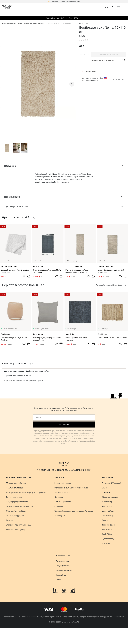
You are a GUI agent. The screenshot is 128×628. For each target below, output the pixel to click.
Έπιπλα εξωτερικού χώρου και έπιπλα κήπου (73, 511)
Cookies (9, 520)
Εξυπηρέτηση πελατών (16, 483)
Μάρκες (105, 488)
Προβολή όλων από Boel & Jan (109, 285)
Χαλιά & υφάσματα (9, 23)
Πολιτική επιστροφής (15, 488)
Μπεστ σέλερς (108, 511)
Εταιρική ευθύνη (63, 566)
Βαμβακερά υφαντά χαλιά (34, 23)
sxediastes (106, 492)
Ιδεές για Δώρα (108, 525)
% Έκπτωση (107, 502)
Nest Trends (107, 529)
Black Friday (107, 534)
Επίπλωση (58, 506)
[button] (83, 40)
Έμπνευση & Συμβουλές (112, 483)
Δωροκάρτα (59, 515)
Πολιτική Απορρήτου (15, 515)
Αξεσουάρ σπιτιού (62, 492)
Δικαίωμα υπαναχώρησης (17, 529)
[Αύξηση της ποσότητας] (88, 54)
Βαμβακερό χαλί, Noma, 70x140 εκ (58, 23)
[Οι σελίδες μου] (107, 7)
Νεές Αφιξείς (107, 506)
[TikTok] (72, 590)
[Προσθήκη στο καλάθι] (28, 276)
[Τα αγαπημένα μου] (113, 7)
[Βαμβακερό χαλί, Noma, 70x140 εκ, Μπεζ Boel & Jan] (38, 84)
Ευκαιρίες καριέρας (64, 570)
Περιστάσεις (107, 515)
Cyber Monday (108, 539)
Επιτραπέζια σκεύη (62, 483)
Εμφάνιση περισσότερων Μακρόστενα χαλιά (23, 380)
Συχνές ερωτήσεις (14, 497)
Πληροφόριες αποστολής (17, 502)
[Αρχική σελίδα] (7, 7)
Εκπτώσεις (106, 543)
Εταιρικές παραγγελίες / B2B (18, 525)
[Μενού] (125, 7)
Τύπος (58, 580)
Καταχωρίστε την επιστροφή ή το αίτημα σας (26, 492)
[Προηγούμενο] (4, 84)
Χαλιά (20, 23)
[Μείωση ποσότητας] (81, 54)
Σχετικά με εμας (63, 561)
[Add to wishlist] (24, 276)
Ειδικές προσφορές (110, 497)
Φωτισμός (58, 497)
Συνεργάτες (61, 575)
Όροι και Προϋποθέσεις (16, 511)
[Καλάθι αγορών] (119, 7)
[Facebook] (56, 590)
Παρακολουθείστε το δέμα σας (19, 506)
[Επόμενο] (71, 84)
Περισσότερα (118, 79)
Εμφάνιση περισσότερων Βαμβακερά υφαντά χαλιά (26, 371)
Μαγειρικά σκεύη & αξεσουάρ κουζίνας (71, 488)
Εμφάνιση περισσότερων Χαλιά (17, 376)
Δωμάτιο (105, 520)
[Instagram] (64, 590)
